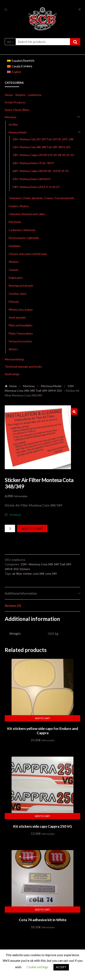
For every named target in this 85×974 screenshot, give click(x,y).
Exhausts (14, 301)
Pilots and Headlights (20, 325)
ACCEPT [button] (61, 967)
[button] (74, 411)
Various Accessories (20, 341)
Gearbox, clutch (17, 293)
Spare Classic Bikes (17, 109)
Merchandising (14, 359)
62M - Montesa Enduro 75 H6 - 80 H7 (33, 163)
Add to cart (32, 528)
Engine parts (16, 277)
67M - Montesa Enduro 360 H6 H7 (32, 179)
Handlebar (15, 246)
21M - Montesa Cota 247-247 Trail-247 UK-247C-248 (43, 139)
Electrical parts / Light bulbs (24, 238)
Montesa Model (17, 132)
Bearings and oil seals (21, 285)
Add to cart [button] (42, 718)
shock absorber (17, 317)
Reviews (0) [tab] (13, 605)
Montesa (10, 117)
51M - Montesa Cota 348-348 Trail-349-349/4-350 (41, 147)
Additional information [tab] (21, 593)
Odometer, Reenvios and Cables (27, 214)
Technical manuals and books (23, 366)
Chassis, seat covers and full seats (28, 254)
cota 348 (38, 573)
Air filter (13, 124)
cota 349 (51, 573)
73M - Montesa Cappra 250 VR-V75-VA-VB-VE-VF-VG (43, 155)
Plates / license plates (21, 333)
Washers (14, 261)
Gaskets (13, 269)
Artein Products (15, 102)
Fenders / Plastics (19, 206)
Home (13, 386)
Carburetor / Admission (22, 230)
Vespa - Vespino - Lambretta (23, 95)
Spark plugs (12, 374)
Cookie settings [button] (37, 967)
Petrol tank (15, 222)
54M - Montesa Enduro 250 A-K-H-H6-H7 (36, 187)
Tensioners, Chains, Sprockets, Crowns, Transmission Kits (41, 198)
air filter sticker (22, 573)
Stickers (13, 349)
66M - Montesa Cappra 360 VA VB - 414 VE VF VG (41, 171)
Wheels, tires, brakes (21, 309)
